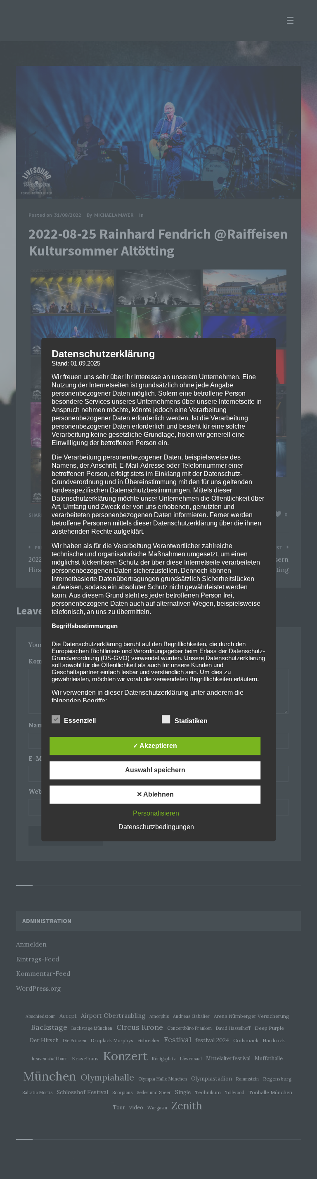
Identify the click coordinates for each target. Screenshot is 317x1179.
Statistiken (192, 720)
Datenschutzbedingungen (156, 826)
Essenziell (80, 720)
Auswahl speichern (155, 769)
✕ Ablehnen (155, 794)
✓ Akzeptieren (155, 745)
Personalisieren (156, 813)
